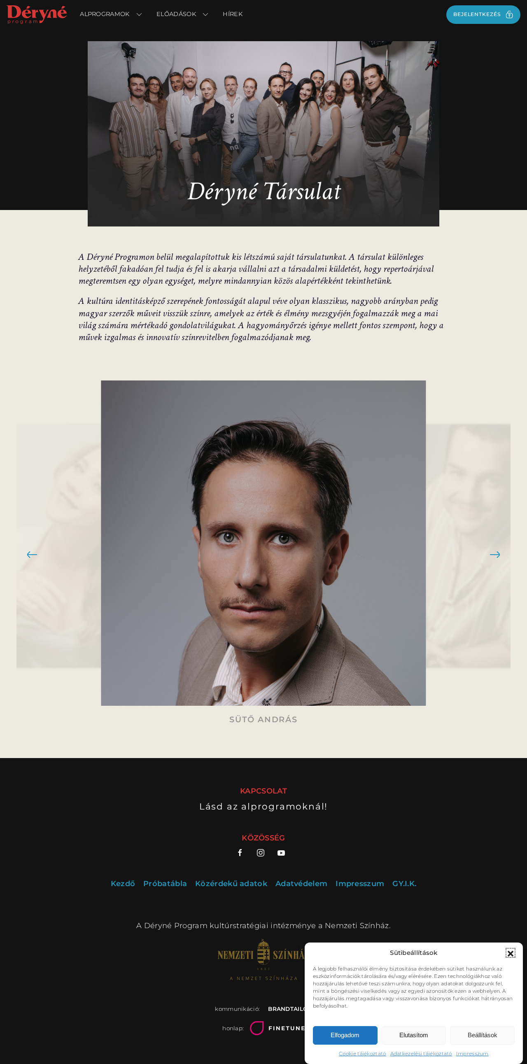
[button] (510, 953)
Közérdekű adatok (231, 884)
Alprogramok (104, 14)
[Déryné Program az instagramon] (260, 852)
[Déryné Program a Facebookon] (243, 852)
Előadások (176, 14)
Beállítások (482, 1035)
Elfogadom (345, 1035)
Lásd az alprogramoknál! (263, 806)
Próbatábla (165, 884)
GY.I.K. (404, 884)
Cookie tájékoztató (362, 1053)
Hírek (233, 14)
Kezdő (123, 884)
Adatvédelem (301, 884)
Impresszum (472, 1053)
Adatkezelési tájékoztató (421, 1053)
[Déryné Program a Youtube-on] (281, 852)
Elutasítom (413, 1035)
